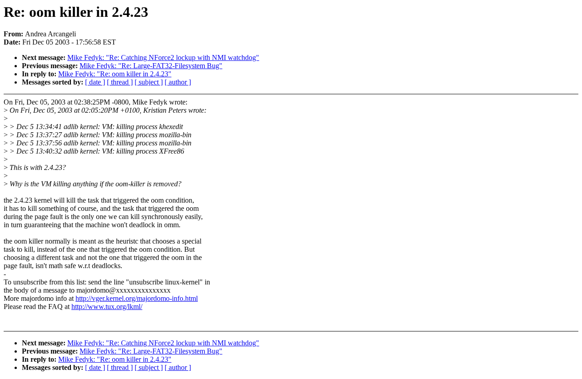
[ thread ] (120, 82)
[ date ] (95, 82)
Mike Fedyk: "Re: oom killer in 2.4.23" (114, 74)
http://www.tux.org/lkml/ (106, 306)
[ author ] (178, 82)
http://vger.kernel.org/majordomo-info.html (136, 298)
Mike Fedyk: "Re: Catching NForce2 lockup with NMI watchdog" (163, 57)
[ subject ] (149, 82)
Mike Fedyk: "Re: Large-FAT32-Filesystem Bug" (151, 66)
